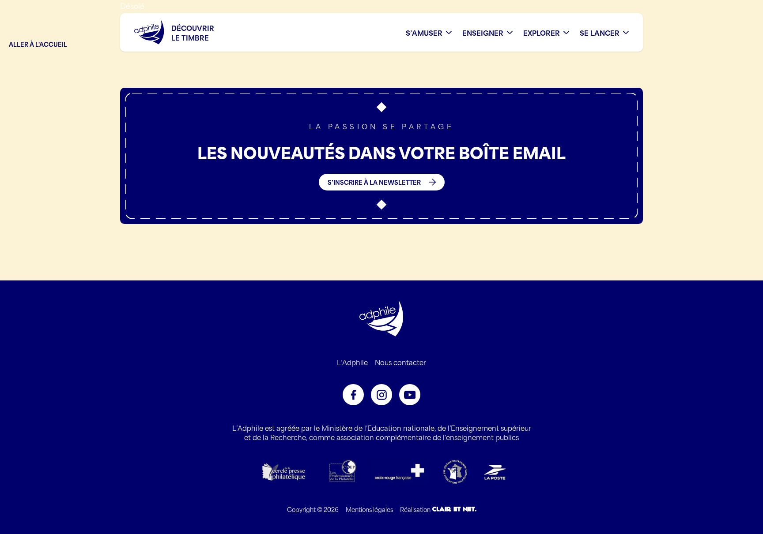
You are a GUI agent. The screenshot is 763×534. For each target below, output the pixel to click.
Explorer (541, 32)
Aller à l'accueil (38, 44)
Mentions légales (369, 509)
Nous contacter (400, 361)
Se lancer (599, 32)
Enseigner (482, 32)
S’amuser (424, 32)
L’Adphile (352, 361)
